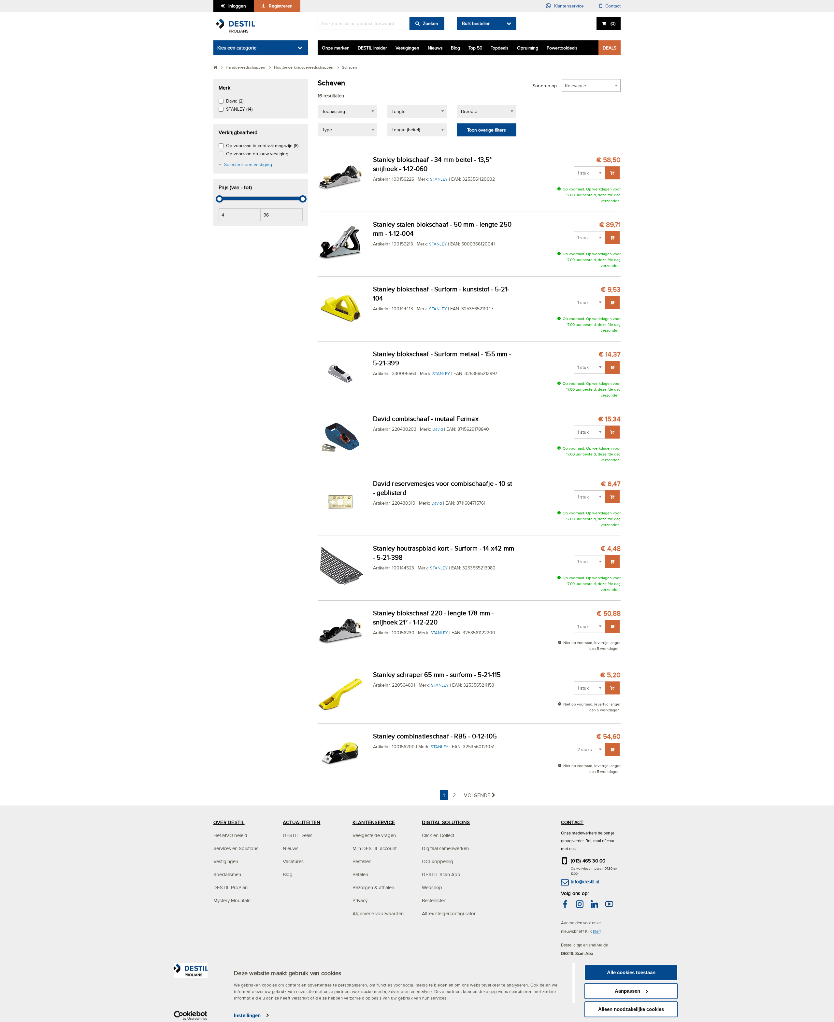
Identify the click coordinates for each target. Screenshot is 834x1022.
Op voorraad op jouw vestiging (257, 153)
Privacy (359, 900)
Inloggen (237, 6)
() (613, 23)
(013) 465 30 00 (588, 860)
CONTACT (572, 822)
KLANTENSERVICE (373, 822)
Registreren (281, 6)
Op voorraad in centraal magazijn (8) (262, 145)
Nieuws (435, 48)
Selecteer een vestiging (248, 164)
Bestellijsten (434, 900)
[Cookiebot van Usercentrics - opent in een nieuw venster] (190, 1015)
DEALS (609, 48)
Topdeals (500, 48)
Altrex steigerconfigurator (449, 913)
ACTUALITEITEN (301, 822)
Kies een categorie (236, 47)
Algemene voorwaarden (378, 913)
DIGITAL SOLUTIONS (446, 822)
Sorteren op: (545, 85)
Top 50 (475, 48)
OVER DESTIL (229, 822)
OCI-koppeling (437, 861)
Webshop (432, 887)
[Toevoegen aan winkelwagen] (612, 172)
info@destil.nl (585, 881)
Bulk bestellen (476, 23)
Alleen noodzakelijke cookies (631, 1009)
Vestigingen (407, 48)
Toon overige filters (486, 130)
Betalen (360, 874)
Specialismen (227, 874)
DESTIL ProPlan (230, 887)
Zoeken (430, 23)
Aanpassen (627, 991)
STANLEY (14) (239, 109)
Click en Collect (438, 835)
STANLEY (439, 179)
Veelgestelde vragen (374, 835)
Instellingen (247, 1015)
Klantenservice (569, 6)
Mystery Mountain (232, 900)
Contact (613, 6)
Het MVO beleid (230, 835)
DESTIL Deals (297, 835)
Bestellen (361, 861)
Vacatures (293, 861)
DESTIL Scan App (441, 874)
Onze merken (336, 48)
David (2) (234, 101)
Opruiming (527, 48)
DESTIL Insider (372, 48)
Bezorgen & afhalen (373, 887)
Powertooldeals (562, 48)
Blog (455, 48)
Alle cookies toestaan (631, 972)
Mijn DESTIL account (374, 848)
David (437, 429)
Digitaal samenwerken (445, 848)
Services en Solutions (235, 848)
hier (596, 931)
